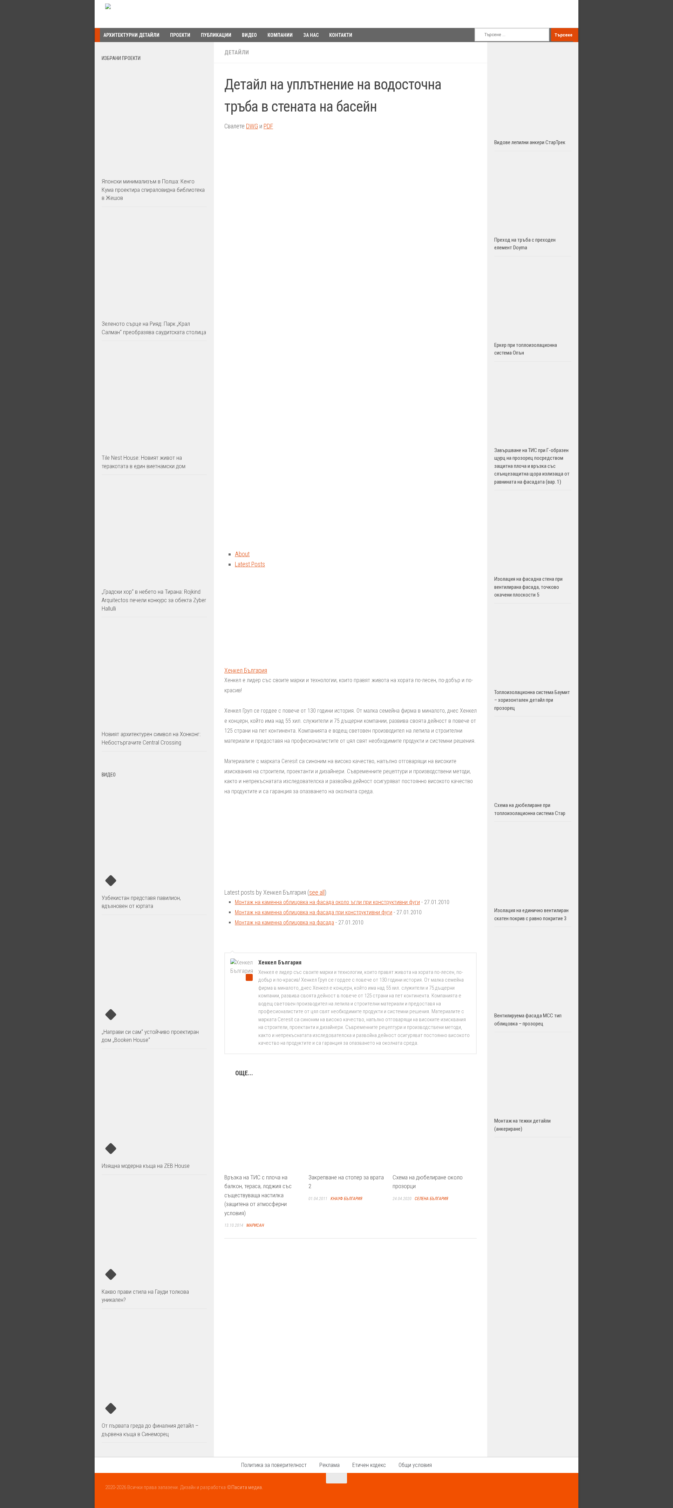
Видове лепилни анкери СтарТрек (529, 142)
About (242, 554)
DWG (252, 126)
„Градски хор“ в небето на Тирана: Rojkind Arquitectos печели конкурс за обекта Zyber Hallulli (154, 600)
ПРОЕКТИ (180, 35)
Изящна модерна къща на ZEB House (146, 1165)
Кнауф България (346, 1198)
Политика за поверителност (274, 1465)
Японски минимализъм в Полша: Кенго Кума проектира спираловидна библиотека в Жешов (153, 189)
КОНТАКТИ (340, 35)
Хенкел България (245, 670)
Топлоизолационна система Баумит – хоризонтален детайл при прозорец (532, 700)
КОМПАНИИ (280, 35)
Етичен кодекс (369, 1465)
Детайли (236, 52)
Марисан (255, 1225)
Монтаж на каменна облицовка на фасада (284, 922)
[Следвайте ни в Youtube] (550, 1492)
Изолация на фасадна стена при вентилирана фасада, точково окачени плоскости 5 (528, 587)
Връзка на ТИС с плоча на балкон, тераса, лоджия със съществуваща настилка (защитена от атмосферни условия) (258, 1195)
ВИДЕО (249, 35)
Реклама (329, 1465)
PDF (268, 126)
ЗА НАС (311, 35)
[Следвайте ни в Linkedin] (563, 1492)
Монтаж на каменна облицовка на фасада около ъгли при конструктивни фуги (327, 902)
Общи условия (415, 1465)
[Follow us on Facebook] (538, 1492)
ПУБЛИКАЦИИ (216, 35)
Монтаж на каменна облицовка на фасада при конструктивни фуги (313, 912)
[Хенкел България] (268, 660)
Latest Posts (250, 564)
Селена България (431, 1198)
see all (317, 892)
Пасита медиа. (247, 1487)
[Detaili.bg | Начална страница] (135, 14)
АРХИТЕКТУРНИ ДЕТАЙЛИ (131, 35)
